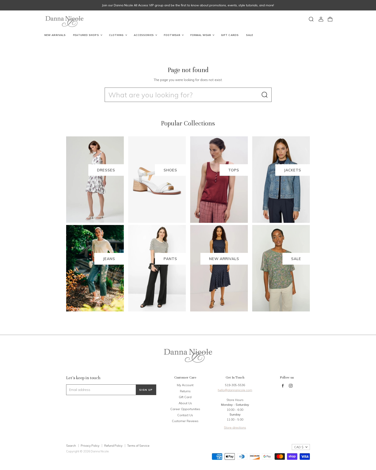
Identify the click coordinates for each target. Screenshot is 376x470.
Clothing (117, 35)
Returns (185, 391)
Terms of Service (138, 445)
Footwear (172, 35)
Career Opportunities (185, 409)
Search (71, 445)
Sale (249, 35)
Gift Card (185, 397)
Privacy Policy (90, 445)
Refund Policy (113, 445)
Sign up (146, 389)
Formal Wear (201, 35)
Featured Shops (86, 35)
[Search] (264, 94)
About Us (185, 403)
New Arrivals (55, 35)
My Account (185, 385)
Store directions (235, 427)
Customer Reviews (185, 421)
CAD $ (299, 447)
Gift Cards (230, 35)
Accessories (144, 35)
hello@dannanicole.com (235, 390)
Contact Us (185, 415)
